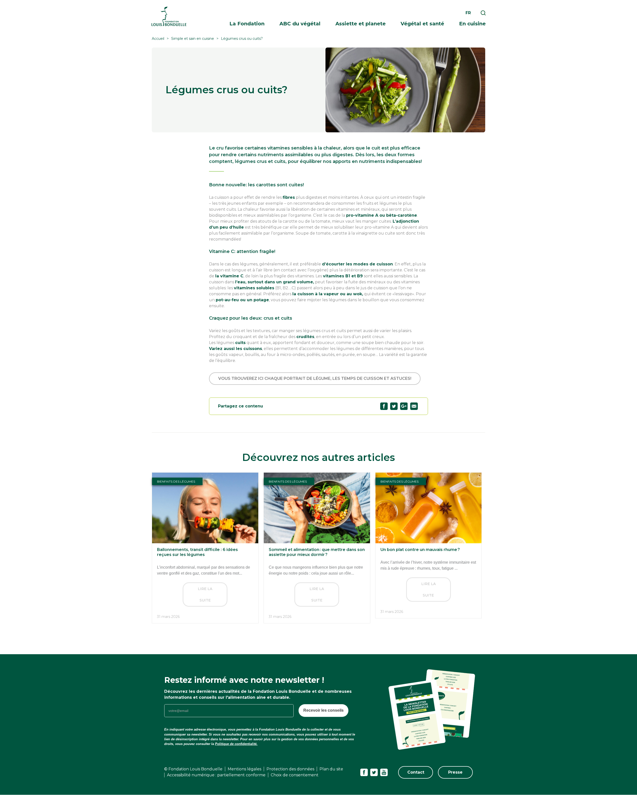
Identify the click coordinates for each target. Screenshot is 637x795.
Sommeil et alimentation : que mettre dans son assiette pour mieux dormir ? (317, 552)
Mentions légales (244, 769)
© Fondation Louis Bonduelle (193, 769)
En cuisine (472, 24)
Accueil (158, 38)
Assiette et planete (360, 24)
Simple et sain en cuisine (192, 38)
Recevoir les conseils (323, 710)
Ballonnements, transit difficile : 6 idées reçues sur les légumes (197, 552)
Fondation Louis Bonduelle (169, 16)
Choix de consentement (294, 775)
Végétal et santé (422, 24)
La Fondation (247, 24)
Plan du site (331, 769)
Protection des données (290, 769)
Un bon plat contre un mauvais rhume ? (420, 549)
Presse (455, 772)
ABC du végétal (299, 24)
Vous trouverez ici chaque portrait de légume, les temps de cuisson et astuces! (314, 378)
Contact (415, 772)
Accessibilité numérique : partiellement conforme (216, 775)
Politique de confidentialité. (236, 744)
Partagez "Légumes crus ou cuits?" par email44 (414, 406)
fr (468, 12)
